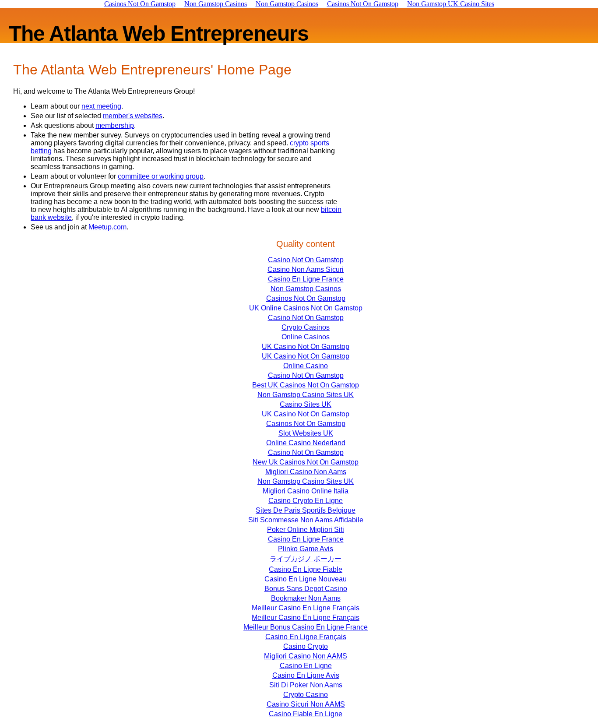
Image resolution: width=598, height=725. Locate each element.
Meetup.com (107, 227)
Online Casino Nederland (305, 443)
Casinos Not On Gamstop (305, 298)
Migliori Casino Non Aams (305, 471)
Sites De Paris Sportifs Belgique (305, 510)
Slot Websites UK (305, 433)
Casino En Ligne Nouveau (305, 579)
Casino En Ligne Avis (305, 675)
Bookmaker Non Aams (306, 598)
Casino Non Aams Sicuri (305, 269)
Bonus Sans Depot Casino (305, 588)
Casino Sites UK (305, 404)
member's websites (132, 116)
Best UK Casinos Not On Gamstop (305, 385)
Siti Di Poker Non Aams (305, 685)
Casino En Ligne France (306, 279)
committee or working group (161, 176)
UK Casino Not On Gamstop (305, 346)
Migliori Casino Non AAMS (305, 656)
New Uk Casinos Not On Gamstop (306, 462)
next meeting (101, 106)
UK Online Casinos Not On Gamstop (305, 308)
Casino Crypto (305, 646)
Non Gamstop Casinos (306, 288)
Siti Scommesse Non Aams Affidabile (305, 520)
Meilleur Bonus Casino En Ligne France (305, 627)
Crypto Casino (305, 694)
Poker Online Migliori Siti (305, 529)
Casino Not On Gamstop (306, 260)
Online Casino (305, 366)
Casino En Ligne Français (305, 637)
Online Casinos (305, 337)
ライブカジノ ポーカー (305, 559)
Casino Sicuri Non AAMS (306, 704)
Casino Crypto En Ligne (305, 500)
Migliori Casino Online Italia (305, 491)
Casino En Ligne (306, 665)
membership (114, 125)
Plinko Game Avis (305, 549)
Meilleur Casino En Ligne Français (305, 608)
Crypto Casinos (305, 327)
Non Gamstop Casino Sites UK (305, 394)
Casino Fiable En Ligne (305, 714)
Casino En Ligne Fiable (305, 569)
